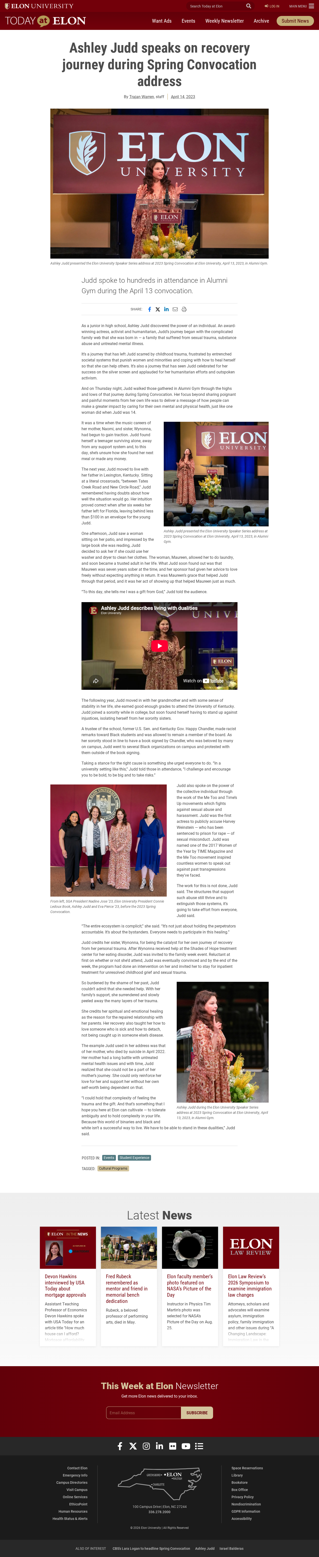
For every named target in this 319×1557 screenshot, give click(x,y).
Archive (261, 20)
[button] (301, 6)
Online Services (75, 1496)
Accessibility (242, 1518)
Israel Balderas (231, 1548)
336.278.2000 (159, 1511)
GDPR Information (246, 1511)
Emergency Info (75, 1475)
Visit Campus (77, 1489)
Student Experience (134, 1157)
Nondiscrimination (246, 1504)
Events (188, 20)
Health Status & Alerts (70, 1518)
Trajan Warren (141, 96)
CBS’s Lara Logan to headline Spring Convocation (151, 1548)
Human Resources (73, 1511)
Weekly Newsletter (224, 20)
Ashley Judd (205, 1548)
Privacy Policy (243, 1496)
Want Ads (162, 20)
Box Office (240, 1489)
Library (237, 1475)
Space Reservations (247, 1468)
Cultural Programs (113, 1168)
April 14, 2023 (183, 96)
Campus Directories (71, 1482)
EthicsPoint (78, 1504)
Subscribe (197, 1412)
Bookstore (240, 1482)
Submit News (295, 20)
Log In (274, 6)
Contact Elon (77, 1468)
